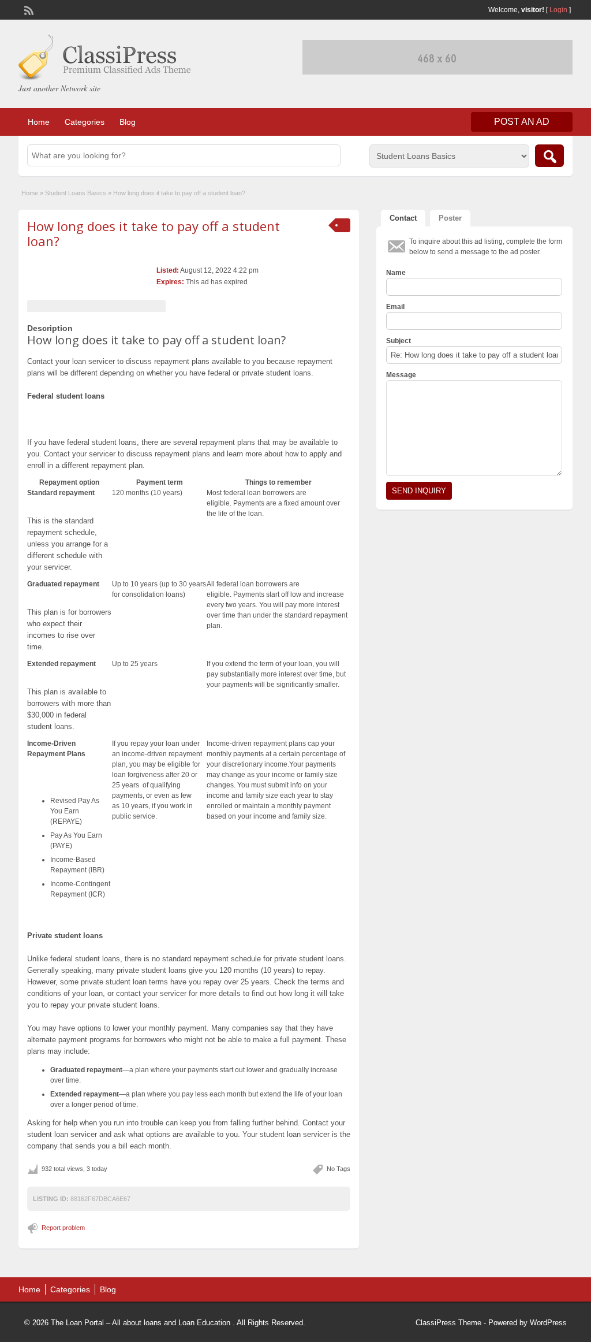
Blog (127, 122)
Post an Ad (521, 122)
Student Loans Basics (75, 192)
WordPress (548, 1322)
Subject (398, 341)
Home (39, 122)
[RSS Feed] (27, 9)
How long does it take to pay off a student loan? (153, 233)
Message (401, 375)
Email (395, 307)
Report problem (63, 1227)
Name (396, 273)
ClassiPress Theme (448, 1322)
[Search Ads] (549, 155)
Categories (84, 122)
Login (558, 10)
